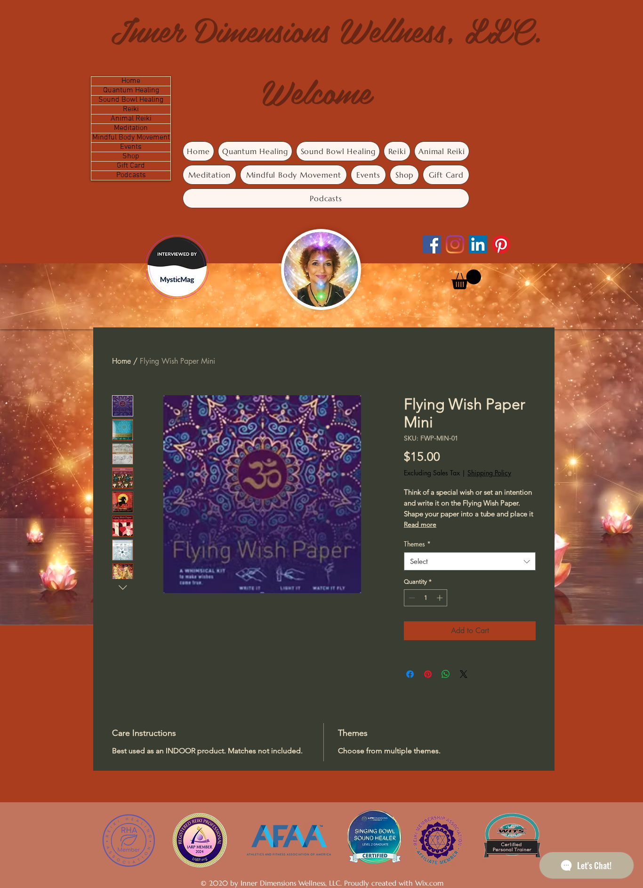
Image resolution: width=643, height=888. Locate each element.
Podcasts (131, 175)
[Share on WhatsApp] (445, 674)
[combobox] (470, 561)
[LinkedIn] (478, 244)
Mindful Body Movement (131, 137)
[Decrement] (411, 598)
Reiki (131, 109)
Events (131, 147)
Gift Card (131, 166)
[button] (466, 279)
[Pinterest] (501, 244)
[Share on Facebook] (410, 674)
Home (130, 81)
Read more (420, 524)
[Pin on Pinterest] (428, 674)
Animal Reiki (131, 118)
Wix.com (429, 883)
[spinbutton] (426, 598)
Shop (130, 156)
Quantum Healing (131, 90)
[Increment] (440, 598)
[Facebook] (432, 244)
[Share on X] (463, 674)
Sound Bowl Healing (130, 100)
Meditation (131, 128)
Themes (417, 543)
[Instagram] (455, 244)
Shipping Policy (489, 472)
